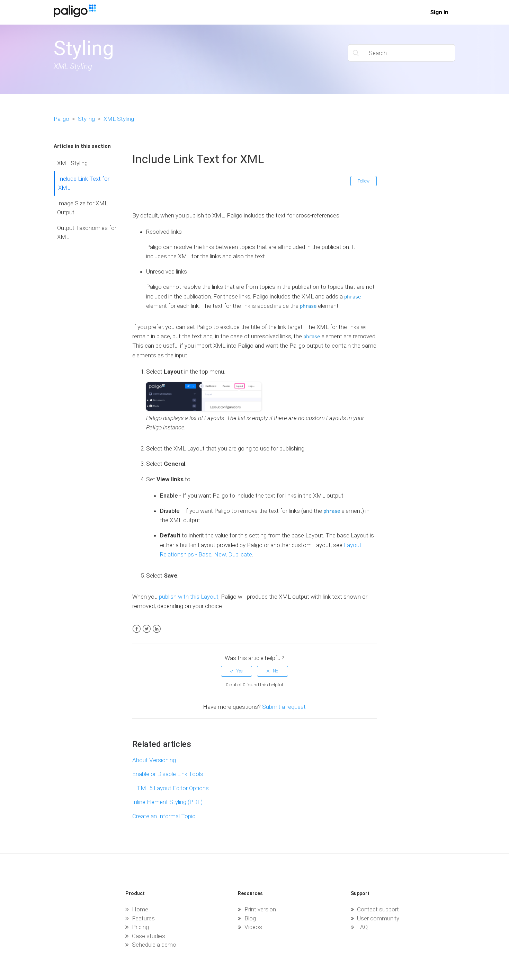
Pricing (140, 926)
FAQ (362, 926)
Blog (250, 918)
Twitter (146, 629)
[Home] (75, 15)
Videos (253, 926)
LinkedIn (156, 629)
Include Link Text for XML (83, 183)
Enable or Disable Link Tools (167, 773)
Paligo (61, 118)
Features (143, 918)
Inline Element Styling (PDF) (167, 801)
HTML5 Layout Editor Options (170, 788)
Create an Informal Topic (163, 816)
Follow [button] (363, 181)
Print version (260, 909)
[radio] (236, 671)
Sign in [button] (439, 12)
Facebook (136, 629)
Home (140, 909)
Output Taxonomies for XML (86, 232)
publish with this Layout (188, 596)
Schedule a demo (154, 944)
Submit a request (284, 706)
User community (378, 918)
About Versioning (154, 760)
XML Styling (119, 118)
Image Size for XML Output (82, 208)
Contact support (378, 909)
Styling (86, 118)
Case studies (148, 935)
